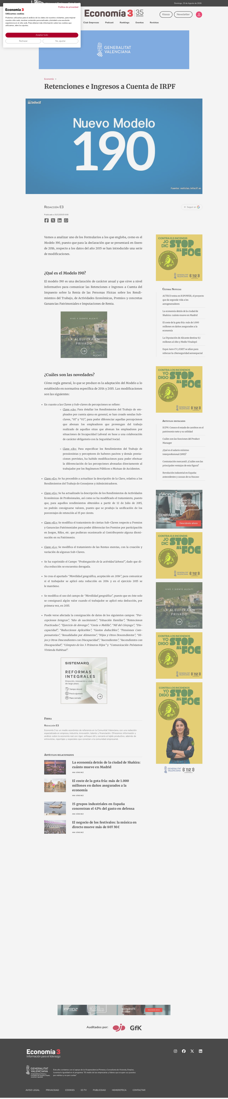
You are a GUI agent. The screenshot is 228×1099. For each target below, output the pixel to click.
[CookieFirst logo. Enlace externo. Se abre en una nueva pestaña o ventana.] (14, 9)
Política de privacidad (68, 7)
